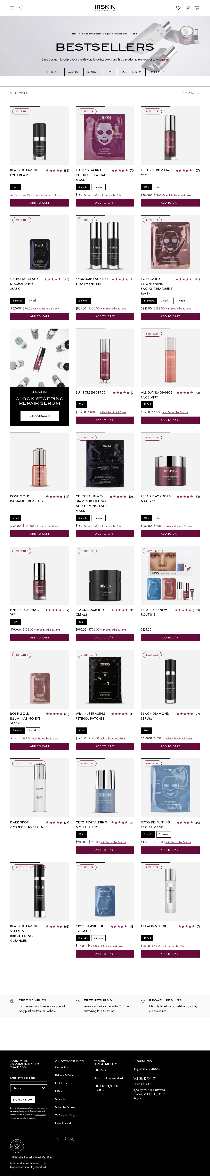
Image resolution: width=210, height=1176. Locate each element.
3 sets (81, 730)
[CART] (197, 8)
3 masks (98, 187)
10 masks (149, 300)
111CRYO (100, 1070)
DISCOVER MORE (39, 416)
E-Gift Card (61, 1083)
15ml (15, 187)
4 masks (33, 300)
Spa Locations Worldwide (109, 1078)
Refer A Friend (63, 1123)
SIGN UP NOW (23, 1099)
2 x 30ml (83, 300)
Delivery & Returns (65, 1075)
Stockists (60, 1099)
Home (75, 33)
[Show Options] (43, 1088)
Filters (21, 93)
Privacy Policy (40, 1114)
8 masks (17, 300)
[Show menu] (12, 8)
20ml (16, 518)
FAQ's (58, 1091)
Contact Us (61, 1067)
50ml (81, 404)
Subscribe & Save (65, 1107)
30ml (146, 187)
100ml (147, 404)
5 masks (82, 187)
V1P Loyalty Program (67, 1115)
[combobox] (27, 1088)
